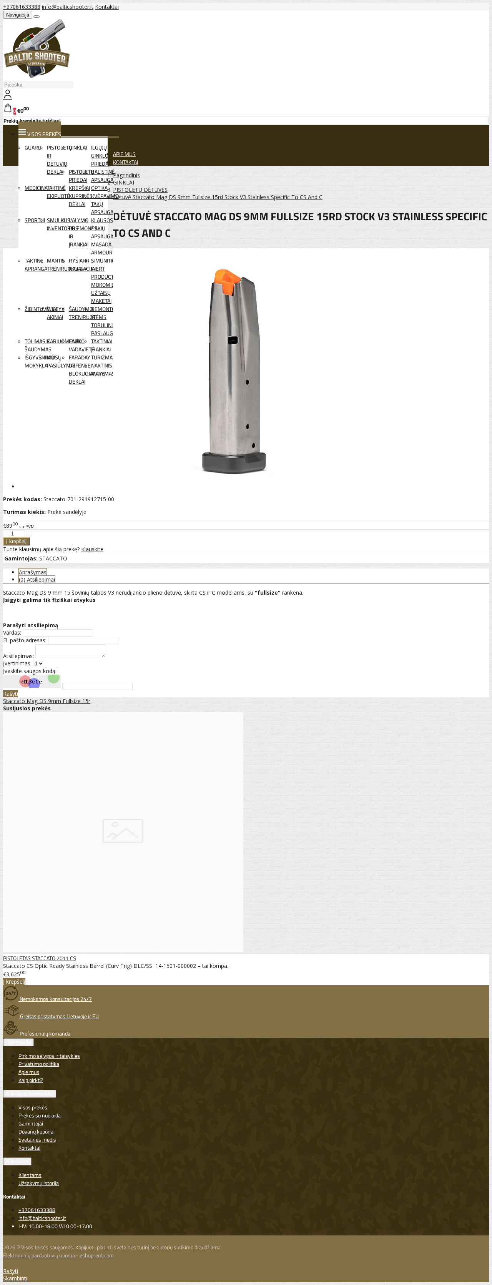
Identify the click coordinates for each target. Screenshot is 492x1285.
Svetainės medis (37, 1139)
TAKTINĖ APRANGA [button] (36, 264)
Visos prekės (32, 1107)
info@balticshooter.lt (67, 6)
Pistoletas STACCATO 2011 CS (39, 958)
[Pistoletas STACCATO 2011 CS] (123, 950)
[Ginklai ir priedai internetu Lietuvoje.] (37, 76)
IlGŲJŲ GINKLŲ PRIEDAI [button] (100, 155)
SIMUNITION (105, 260)
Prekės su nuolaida (39, 1115)
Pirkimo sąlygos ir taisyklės (49, 1056)
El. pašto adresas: (25, 640)
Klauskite (92, 549)
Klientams (17, 1161)
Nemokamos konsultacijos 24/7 (55, 999)
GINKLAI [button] (78, 147)
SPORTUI (35, 220)
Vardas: (12, 632)
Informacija (18, 1042)
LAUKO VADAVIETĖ (82, 345)
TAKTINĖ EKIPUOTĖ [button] (58, 192)
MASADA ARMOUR (102, 248)
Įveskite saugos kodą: (30, 671)
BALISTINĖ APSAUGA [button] (103, 176)
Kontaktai (107, 6)
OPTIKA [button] (99, 188)
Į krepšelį (14, 981)
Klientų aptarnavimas (29, 1094)
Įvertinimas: (17, 663)
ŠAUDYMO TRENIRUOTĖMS (87, 313)
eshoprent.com (97, 1255)
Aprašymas (33, 572)
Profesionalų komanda (44, 1033)
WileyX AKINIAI (56, 313)
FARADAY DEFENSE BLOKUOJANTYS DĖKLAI (87, 369)
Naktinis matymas (103, 369)
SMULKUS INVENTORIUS (62, 224)
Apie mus (28, 1072)
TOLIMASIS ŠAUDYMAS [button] (38, 345)
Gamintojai (30, 1123)
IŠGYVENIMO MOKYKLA (39, 361)
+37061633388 (21, 6)
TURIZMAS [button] (103, 357)
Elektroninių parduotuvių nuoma (39, 1255)
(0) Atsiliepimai (37, 579)
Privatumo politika (38, 1064)
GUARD (33, 147)
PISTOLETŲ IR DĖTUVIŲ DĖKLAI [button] (59, 159)
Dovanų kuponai (36, 1131)
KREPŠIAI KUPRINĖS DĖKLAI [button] (81, 196)
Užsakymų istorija (38, 1183)
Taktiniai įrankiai (101, 345)
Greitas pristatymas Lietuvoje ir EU (59, 1016)
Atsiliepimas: (18, 656)
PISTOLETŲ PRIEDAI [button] (81, 176)
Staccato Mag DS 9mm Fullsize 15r (46, 701)
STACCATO (53, 558)
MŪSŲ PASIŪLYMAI (61, 361)
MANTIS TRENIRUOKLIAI (64, 264)
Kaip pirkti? (30, 1080)
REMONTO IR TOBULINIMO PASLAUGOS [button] (106, 321)
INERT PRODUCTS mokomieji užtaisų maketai (104, 284)
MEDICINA (36, 188)
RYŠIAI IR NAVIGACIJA (82, 264)
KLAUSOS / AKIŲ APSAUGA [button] (102, 228)
